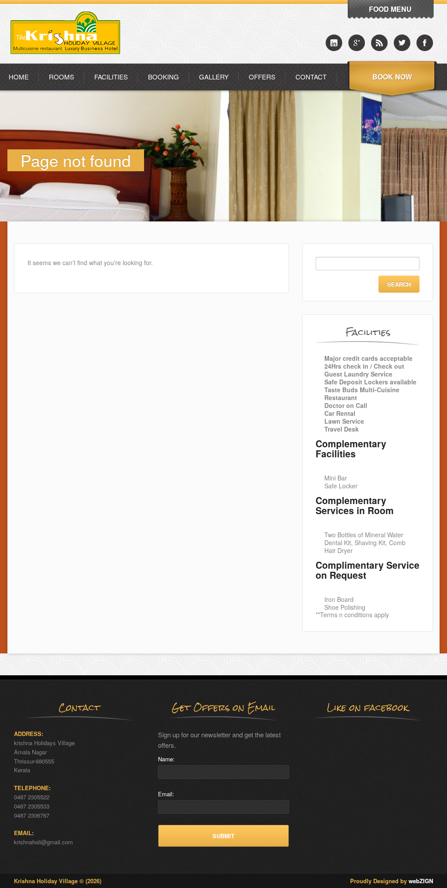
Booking (163, 76)
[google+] (356, 42)
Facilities (111, 76)
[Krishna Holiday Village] (68, 61)
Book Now (392, 77)
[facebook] (424, 42)
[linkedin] (334, 42)
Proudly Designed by (391, 881)
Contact (311, 76)
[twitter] (402, 42)
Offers (262, 76)
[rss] (379, 42)
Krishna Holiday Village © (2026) (57, 881)
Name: (166, 759)
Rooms (61, 76)
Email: (166, 794)
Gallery (214, 76)
